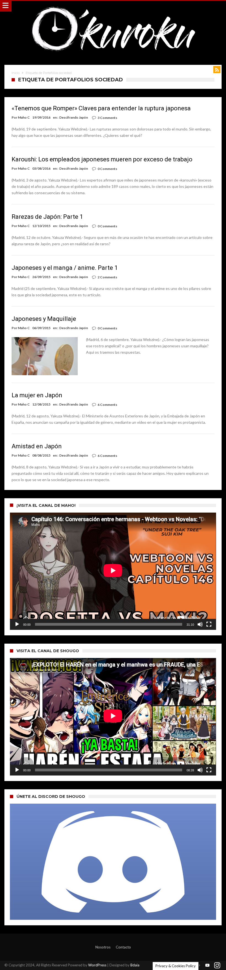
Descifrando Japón (73, 117)
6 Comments (107, 405)
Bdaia (134, 965)
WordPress (97, 965)
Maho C (24, 117)
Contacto (123, 947)
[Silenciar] (200, 624)
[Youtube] (207, 965)
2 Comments (107, 277)
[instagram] (217, 965)
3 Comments (107, 118)
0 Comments (107, 169)
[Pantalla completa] (209, 624)
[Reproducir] (17, 624)
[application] (113, 571)
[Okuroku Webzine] (113, 6)
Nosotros (103, 947)
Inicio (16, 73)
